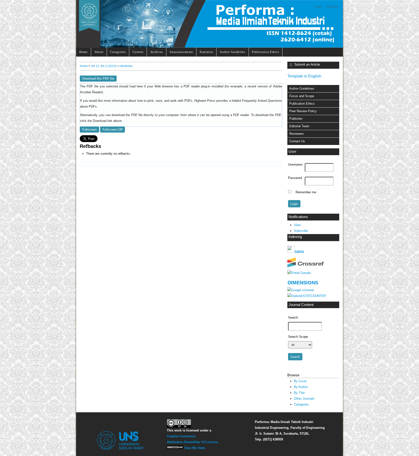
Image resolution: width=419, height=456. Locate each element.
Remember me (306, 192)
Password (295, 178)
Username (295, 164)
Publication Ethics (265, 52)
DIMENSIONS (303, 282)
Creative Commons (181, 436)
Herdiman (126, 66)
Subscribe (301, 231)
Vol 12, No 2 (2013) (103, 66)
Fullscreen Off (112, 129)
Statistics (206, 52)
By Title (299, 393)
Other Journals (304, 398)
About (98, 52)
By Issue (300, 381)
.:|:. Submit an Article (304, 64)
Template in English (304, 76)
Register (332, 6)
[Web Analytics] (175, 448)
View (297, 225)
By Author (301, 387)
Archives (156, 52)
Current (138, 52)
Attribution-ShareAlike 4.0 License (192, 442)
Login (318, 6)
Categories (118, 52)
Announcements (181, 52)
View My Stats (194, 448)
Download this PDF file (98, 78)
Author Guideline (232, 52)
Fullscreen (89, 129)
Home (83, 52)
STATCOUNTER (314, 296)
